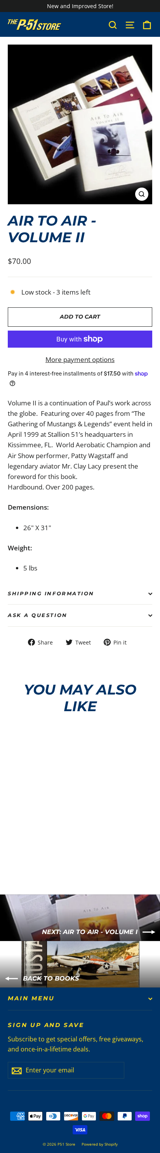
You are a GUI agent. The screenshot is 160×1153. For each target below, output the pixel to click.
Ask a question (38, 615)
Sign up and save (46, 1025)
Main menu (31, 998)
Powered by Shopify (100, 1144)
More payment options (80, 359)
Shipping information (51, 593)
